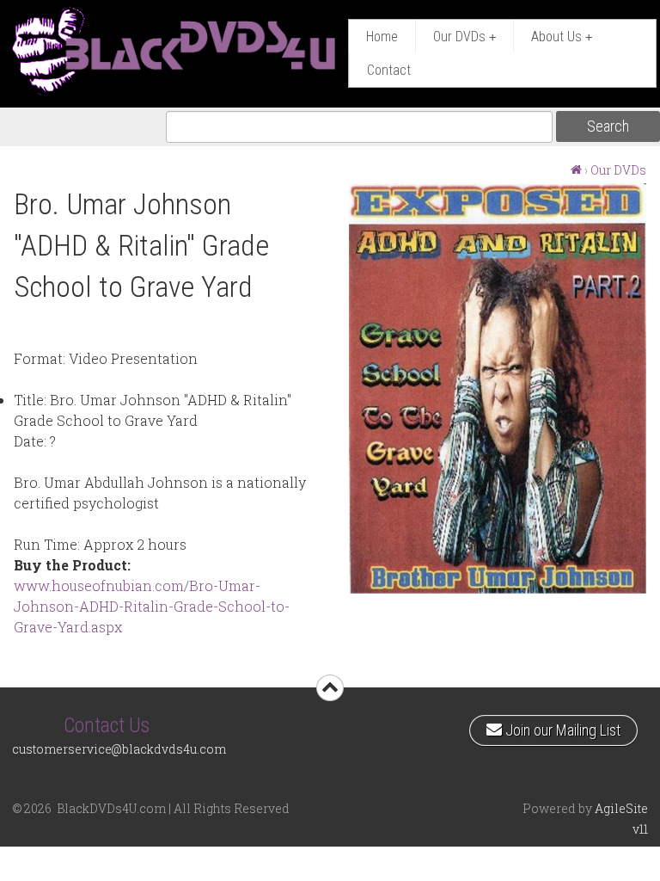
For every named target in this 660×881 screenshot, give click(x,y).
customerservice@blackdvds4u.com (119, 749)
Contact (389, 70)
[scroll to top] (330, 688)
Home (382, 36)
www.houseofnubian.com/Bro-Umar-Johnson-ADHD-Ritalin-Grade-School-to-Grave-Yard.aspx (152, 606)
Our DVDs (464, 36)
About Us (561, 36)
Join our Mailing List (560, 727)
